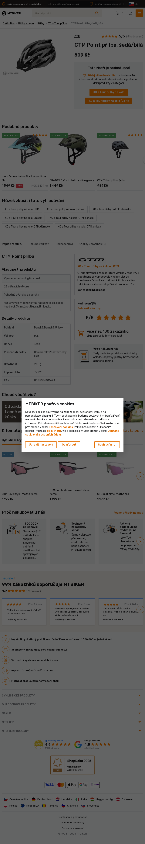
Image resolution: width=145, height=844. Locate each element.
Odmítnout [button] (69, 444)
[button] (54, 430)
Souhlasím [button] (107, 445)
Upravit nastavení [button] (41, 444)
